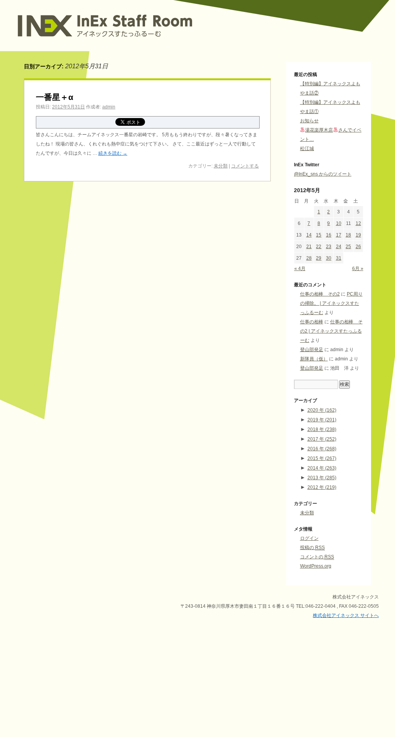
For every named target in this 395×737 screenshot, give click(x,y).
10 (338, 223)
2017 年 (321, 439)
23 (328, 246)
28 (309, 258)
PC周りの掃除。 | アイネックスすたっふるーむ (331, 303)
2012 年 (321, 487)
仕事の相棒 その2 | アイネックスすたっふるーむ (331, 331)
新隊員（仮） (314, 359)
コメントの (317, 557)
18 (348, 235)
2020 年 (321, 410)
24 (338, 246)
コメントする (245, 166)
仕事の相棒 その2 (320, 294)
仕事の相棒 (311, 322)
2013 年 (321, 477)
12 (358, 223)
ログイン (309, 538)
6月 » (357, 268)
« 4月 (300, 268)
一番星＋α (54, 97)
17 (338, 235)
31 (338, 258)
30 (328, 258)
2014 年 (321, 468)
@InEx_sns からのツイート (322, 174)
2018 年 (321, 429)
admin (108, 107)
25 (348, 246)
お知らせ (309, 120)
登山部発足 (311, 349)
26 (358, 246)
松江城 (307, 148)
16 (328, 235)
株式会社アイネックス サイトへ (346, 615)
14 (309, 235)
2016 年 (321, 448)
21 (309, 246)
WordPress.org (315, 566)
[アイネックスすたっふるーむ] (130, 42)
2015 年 (321, 458)
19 (358, 235)
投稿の (312, 547)
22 (318, 246)
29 (318, 258)
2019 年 (321, 420)
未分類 (221, 166)
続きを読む (112, 153)
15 (318, 235)
